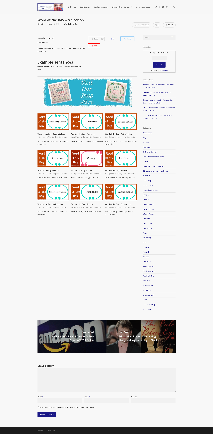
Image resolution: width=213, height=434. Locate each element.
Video (145, 300)
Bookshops (147, 147)
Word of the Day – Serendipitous (51, 134)
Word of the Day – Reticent (116, 170)
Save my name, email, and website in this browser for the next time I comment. (68, 407)
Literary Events (148, 209)
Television (146, 281)
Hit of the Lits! (148, 185)
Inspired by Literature (150, 190)
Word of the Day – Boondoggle (118, 204)
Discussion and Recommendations (155, 171)
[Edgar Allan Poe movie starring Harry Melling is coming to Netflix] (141, 336)
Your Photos (147, 309)
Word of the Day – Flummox (83, 134)
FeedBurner (164, 71)
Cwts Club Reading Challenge (153, 166)
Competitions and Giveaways (153, 157)
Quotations (147, 262)
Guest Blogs (147, 180)
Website (134, 397)
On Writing (147, 238)
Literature (146, 219)
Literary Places (148, 214)
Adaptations (147, 133)
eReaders (146, 176)
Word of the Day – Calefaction (50, 204)
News (145, 233)
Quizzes (146, 257)
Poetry (145, 242)
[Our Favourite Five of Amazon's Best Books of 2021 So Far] (72, 336)
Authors (146, 142)
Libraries (146, 200)
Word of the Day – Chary (81, 170)
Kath (42, 24)
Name (40, 397)
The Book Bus (148, 285)
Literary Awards (148, 204)
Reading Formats (149, 271)
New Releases (148, 228)
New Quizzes (148, 223)
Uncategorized (148, 295)
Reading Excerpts (149, 266)
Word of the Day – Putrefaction (118, 134)
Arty (144, 138)
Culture (145, 161)
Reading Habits (148, 276)
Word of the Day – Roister (48, 170)
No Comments (143, 25)
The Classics (147, 290)
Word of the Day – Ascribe (82, 204)
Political (146, 247)
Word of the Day (71, 24)
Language (146, 195)
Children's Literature (150, 152)
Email (87, 397)
